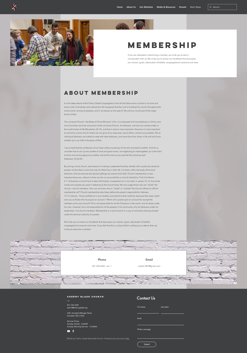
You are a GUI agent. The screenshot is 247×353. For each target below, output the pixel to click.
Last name (165, 307)
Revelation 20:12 (93, 129)
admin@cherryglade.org (77, 307)
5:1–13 (67, 181)
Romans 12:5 (109, 121)
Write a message (144, 329)
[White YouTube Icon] (68, 331)
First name (141, 307)
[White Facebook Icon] (73, 331)
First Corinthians (146, 177)
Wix (127, 338)
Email (139, 318)
